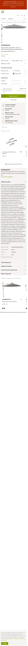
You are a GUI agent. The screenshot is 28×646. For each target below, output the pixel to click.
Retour (3, 22)
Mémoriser (14, 99)
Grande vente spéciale (10, 1)
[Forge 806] (2, 308)
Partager (5, 127)
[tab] (13, 182)
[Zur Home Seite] (2, 11)
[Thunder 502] (4, 308)
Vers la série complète (6, 177)
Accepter (5, 643)
